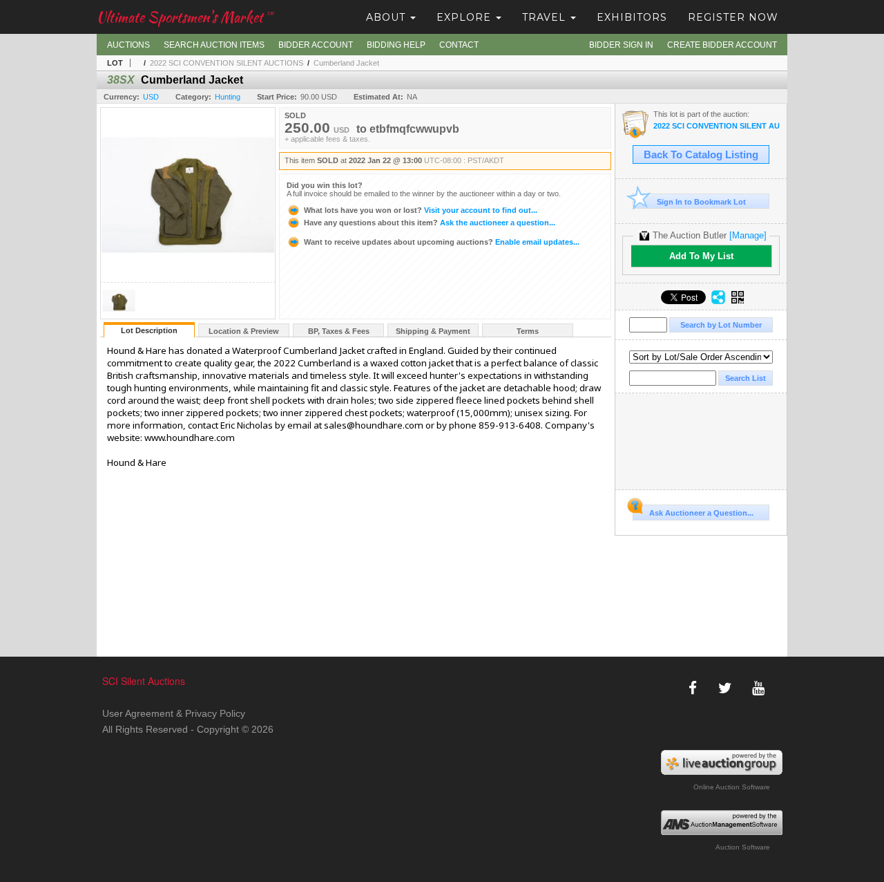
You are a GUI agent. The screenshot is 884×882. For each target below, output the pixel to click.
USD (151, 97)
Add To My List (701, 256)
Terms (528, 331)
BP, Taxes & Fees (338, 331)
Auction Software (742, 847)
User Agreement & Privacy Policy (173, 713)
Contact (459, 45)
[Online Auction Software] (722, 762)
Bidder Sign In (621, 45)
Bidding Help (396, 45)
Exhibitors (632, 17)
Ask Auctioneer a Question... (701, 513)
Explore (465, 17)
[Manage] (748, 235)
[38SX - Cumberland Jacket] (119, 315)
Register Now (733, 17)
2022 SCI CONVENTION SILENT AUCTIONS (226, 63)
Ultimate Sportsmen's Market (185, 17)
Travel (545, 17)
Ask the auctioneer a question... (429, 222)
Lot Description (149, 330)
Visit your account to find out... (420, 210)
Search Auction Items (214, 45)
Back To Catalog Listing (701, 154)
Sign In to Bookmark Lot (701, 202)
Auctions (128, 45)
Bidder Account (315, 45)
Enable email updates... (441, 242)
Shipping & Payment (433, 331)
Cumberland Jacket (346, 63)
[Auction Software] (722, 822)
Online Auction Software (731, 787)
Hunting (227, 97)
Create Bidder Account (722, 45)
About (387, 17)
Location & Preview (244, 331)
